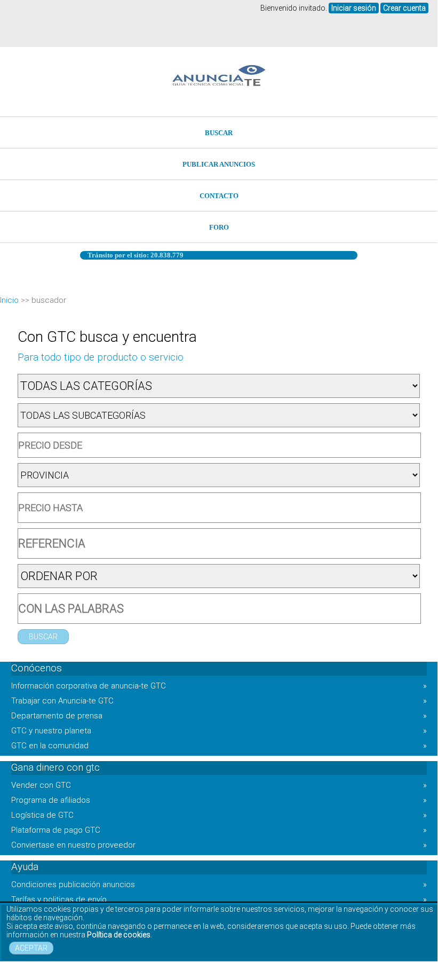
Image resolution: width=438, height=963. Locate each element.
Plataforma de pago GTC (219, 830)
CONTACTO (219, 196)
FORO (219, 227)
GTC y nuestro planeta (219, 730)
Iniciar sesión (353, 8)
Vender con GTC (219, 785)
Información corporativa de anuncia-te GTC (219, 686)
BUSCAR (219, 133)
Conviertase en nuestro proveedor (219, 845)
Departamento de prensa (219, 716)
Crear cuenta (404, 8)
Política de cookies (118, 934)
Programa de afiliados (219, 800)
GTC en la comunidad (219, 745)
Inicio (9, 300)
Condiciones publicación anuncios (219, 884)
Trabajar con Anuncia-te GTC (219, 701)
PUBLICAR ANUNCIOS (218, 164)
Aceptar (31, 948)
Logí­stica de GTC (219, 815)
